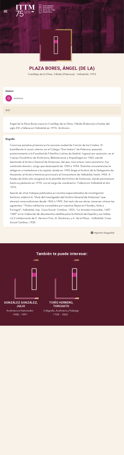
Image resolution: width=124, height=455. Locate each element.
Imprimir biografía (103, 232)
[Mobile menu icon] (5, 11)
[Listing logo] (56, 45)
